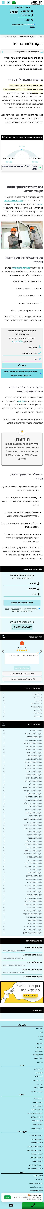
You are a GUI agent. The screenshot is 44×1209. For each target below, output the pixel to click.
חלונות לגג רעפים (36, 704)
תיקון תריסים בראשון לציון (35, 1146)
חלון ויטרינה (38, 710)
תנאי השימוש (19, 25)
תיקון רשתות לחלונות (36, 1187)
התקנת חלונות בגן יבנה (34, 895)
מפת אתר (40, 1062)
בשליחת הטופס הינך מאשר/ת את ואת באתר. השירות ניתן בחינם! (21, 610)
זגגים (41, 1032)
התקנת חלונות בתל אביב (34, 765)
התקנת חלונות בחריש (35, 869)
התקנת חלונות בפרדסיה (34, 746)
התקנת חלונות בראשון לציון (33, 790)
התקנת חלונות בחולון (35, 831)
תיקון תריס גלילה (38, 1106)
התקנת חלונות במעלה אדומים (32, 787)
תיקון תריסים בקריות (37, 1143)
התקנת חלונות (38, 1069)
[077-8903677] (14, 2)
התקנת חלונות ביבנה (35, 838)
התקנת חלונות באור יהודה (33, 866)
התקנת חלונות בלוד (35, 784)
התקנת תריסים (38, 1098)
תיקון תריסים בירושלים (36, 1135)
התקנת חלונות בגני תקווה (33, 863)
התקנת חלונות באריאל (34, 891)
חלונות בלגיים (37, 694)
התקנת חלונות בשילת (35, 923)
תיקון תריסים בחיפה (37, 1139)
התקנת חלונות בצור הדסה (33, 762)
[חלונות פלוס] (36, 3)
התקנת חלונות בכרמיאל (34, 917)
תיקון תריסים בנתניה (37, 1154)
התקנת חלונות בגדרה (35, 860)
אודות (41, 1040)
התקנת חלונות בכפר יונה (33, 740)
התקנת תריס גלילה (37, 1117)
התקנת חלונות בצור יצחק (33, 809)
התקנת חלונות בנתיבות (34, 759)
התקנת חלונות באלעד (34, 806)
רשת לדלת (39, 1179)
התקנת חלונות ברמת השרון (33, 854)
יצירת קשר (40, 1043)
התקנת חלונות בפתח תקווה (33, 743)
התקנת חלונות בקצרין (35, 907)
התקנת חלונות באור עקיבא (33, 929)
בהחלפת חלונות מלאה (21, 267)
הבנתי (7, 1197)
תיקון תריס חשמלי (37, 1102)
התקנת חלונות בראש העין (33, 800)
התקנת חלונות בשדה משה (33, 904)
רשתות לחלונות (38, 1176)
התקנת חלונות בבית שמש (33, 850)
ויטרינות (21, 401)
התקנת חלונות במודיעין (34, 876)
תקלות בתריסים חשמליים (35, 1113)
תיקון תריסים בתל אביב (36, 1165)
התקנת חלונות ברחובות (34, 771)
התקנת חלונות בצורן (35, 816)
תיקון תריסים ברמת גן (36, 1158)
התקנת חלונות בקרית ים (34, 812)
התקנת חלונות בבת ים (34, 857)
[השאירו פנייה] (8, 2)
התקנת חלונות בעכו (35, 730)
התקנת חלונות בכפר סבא (33, 733)
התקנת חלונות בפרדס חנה (33, 926)
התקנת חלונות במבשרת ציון (32, 825)
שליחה (15, 11)
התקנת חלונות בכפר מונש (33, 901)
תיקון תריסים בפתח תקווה (35, 1150)
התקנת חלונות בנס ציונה (34, 778)
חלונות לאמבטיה (36, 707)
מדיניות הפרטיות (38, 1055)
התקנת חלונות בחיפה (35, 920)
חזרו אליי (22, 365)
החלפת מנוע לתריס (37, 1110)
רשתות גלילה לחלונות (36, 1191)
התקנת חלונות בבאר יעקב (33, 781)
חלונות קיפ (38, 700)
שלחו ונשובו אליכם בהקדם (22, 602)
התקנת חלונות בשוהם (35, 756)
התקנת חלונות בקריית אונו (33, 910)
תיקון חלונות (39, 1073)
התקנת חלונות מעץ (37, 1091)
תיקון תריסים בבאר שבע (35, 1169)
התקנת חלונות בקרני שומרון (32, 933)
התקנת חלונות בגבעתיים (34, 749)
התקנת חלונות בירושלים (34, 841)
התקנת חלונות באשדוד (34, 888)
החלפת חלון (38, 716)
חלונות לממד (37, 697)
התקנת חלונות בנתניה (34, 822)
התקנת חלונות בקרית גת (34, 797)
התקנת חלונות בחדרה (34, 882)
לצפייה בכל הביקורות (22, 668)
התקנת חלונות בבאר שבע (33, 885)
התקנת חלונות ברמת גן (34, 752)
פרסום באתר (39, 1047)
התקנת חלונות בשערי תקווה (32, 914)
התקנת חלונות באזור (35, 873)
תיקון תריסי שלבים (37, 1121)
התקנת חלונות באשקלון (34, 879)
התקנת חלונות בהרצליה (34, 847)
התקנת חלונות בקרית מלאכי (32, 803)
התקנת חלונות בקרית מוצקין (32, 819)
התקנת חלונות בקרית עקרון (33, 768)
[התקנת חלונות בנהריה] (22, 235)
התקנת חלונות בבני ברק (34, 775)
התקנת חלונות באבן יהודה (33, 898)
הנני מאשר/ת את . (23, 26)
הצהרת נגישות (38, 1058)
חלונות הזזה (38, 713)
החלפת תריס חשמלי (37, 1128)
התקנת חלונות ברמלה (34, 793)
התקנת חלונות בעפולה (34, 737)
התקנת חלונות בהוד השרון (33, 828)
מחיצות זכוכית (38, 1088)
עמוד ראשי (39, 1029)
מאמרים (40, 1036)
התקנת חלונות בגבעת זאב (33, 844)
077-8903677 (17, 341)
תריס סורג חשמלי (37, 1124)
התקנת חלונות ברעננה (34, 835)
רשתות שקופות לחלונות (36, 1183)
